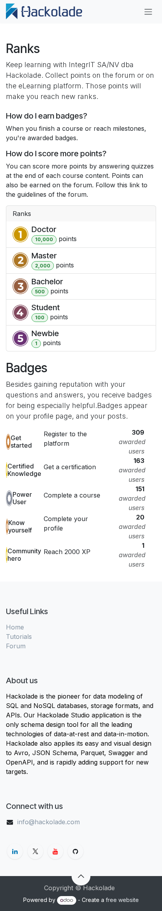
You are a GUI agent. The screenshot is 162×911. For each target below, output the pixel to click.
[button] (81, 876)
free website (122, 899)
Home (15, 627)
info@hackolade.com (48, 822)
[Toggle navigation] (148, 11)
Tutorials (19, 636)
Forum (16, 646)
